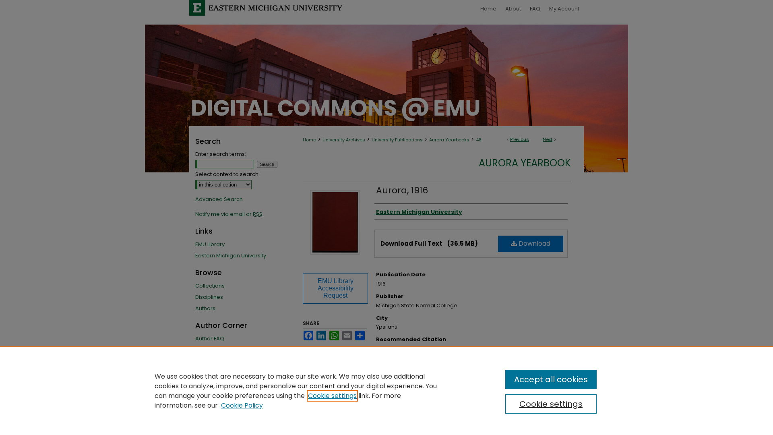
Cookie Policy (242, 405)
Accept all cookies (551, 379)
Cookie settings (332, 395)
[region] (386, 390)
